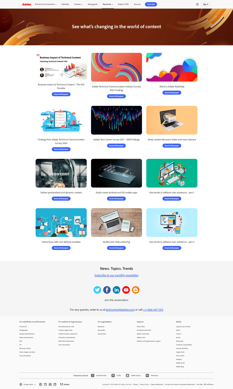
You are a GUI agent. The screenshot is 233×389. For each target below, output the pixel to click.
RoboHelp (65, 4)
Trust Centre (180, 356)
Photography (23, 330)
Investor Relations (182, 348)
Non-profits (101, 330)
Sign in (205, 4)
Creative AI (23, 327)
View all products (25, 356)
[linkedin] (55, 384)
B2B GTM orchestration (66, 341)
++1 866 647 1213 (153, 309)
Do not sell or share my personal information (180, 384)
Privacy (135, 384)
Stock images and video (27, 352)
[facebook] (40, 384)
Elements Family (25, 348)
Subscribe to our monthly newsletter (116, 275)
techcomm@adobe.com (120, 309)
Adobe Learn (141, 337)
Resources (107, 4)
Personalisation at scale (66, 327)
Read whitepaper (61, 94)
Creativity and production (67, 337)
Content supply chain (65, 330)
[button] (197, 4)
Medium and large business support (149, 341)
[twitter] (50, 384)
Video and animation (26, 337)
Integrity (179, 359)
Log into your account (183, 327)
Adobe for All (180, 363)
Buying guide (92, 4)
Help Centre (141, 327)
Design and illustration (26, 334)
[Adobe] (26, 4)
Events (178, 337)
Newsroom (179, 341)
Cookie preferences (156, 384)
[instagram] (45, 384)
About (178, 330)
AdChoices (210, 384)
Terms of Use (144, 384)
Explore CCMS (123, 4)
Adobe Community (143, 334)
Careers (178, 334)
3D (20, 345)
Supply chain (180, 352)
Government (102, 334)
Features (77, 4)
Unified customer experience (68, 334)
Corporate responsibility (184, 345)
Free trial (151, 4)
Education (101, 327)
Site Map (200, 384)
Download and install (144, 330)
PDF (20, 341)
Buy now (137, 4)
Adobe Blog (180, 367)
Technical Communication (44, 4)
